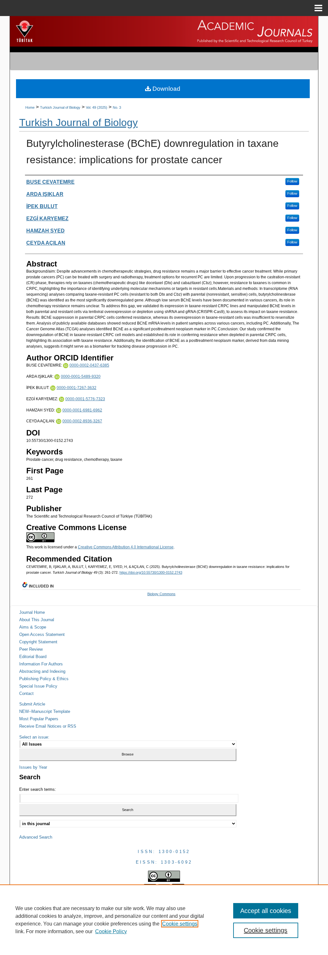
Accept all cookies (265, 910)
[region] (164, 919)
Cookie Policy (111, 931)
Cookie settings (179, 923)
